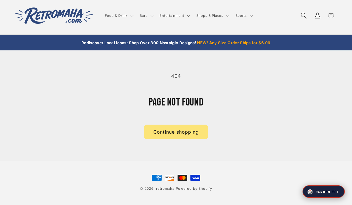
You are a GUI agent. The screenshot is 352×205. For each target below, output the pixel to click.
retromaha (165, 188)
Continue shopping (176, 132)
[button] (118, 15)
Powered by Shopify (194, 188)
